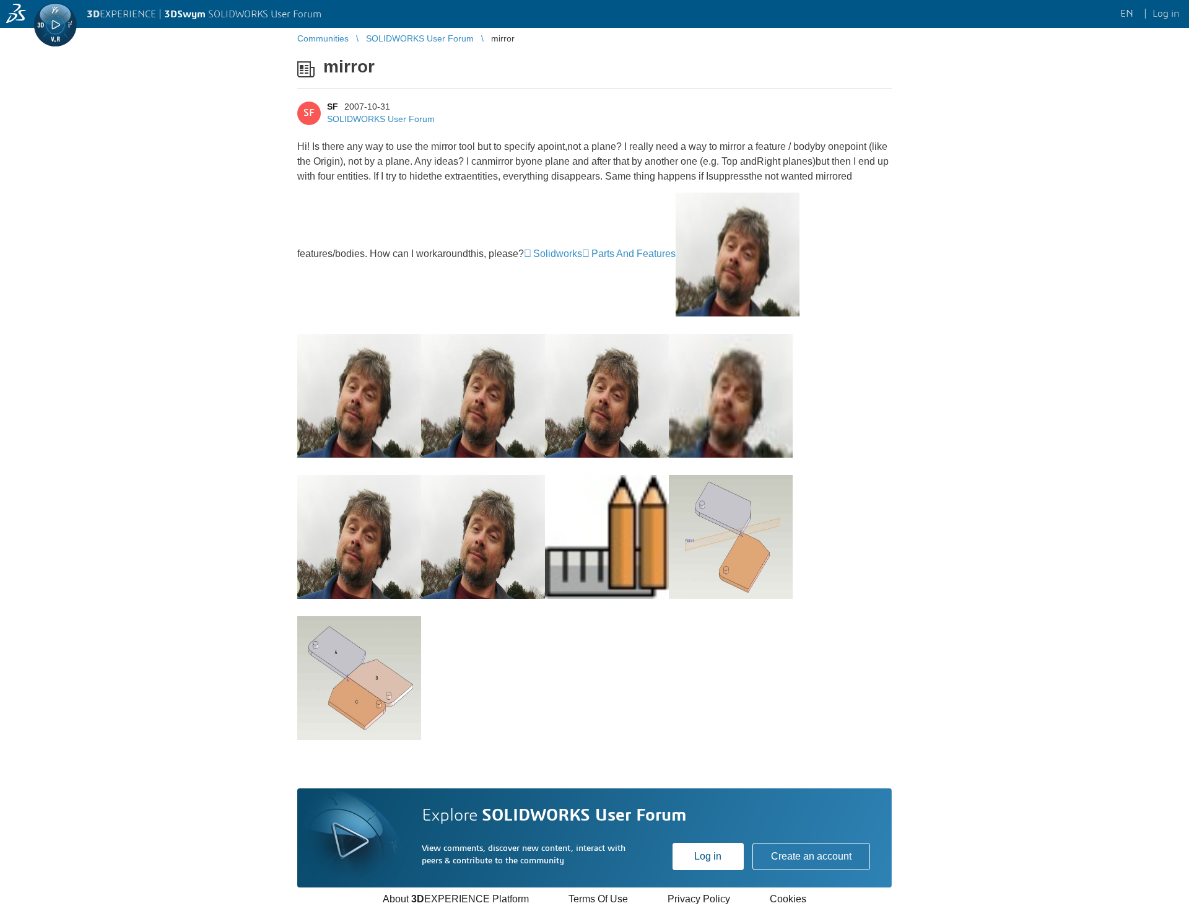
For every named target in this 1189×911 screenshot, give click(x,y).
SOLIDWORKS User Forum (381, 119)
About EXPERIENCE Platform (456, 899)
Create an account (811, 856)
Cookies (788, 899)
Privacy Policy (699, 899)
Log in (707, 856)
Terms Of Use (598, 899)
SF (332, 106)
